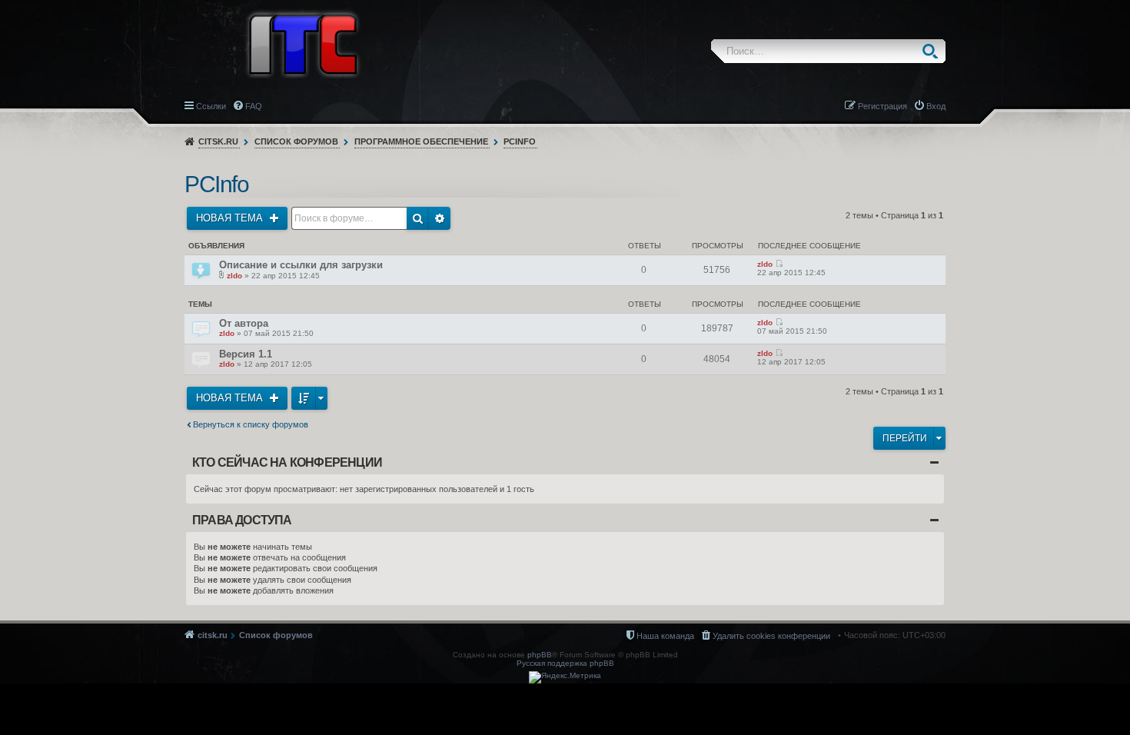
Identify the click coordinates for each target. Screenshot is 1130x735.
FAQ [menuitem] (253, 106)
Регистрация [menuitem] (882, 106)
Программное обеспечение (421, 141)
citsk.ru (218, 141)
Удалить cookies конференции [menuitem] (771, 635)
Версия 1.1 (245, 354)
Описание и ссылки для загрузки (301, 265)
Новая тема (231, 218)
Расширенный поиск (439, 218)
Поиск (934, 51)
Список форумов (296, 141)
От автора (243, 323)
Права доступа (242, 520)
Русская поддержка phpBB (565, 663)
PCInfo (520, 141)
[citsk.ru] (302, 43)
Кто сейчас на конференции (287, 462)
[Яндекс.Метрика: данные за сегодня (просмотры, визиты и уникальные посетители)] (565, 677)
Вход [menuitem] (936, 106)
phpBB (539, 654)
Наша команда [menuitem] (665, 635)
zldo (234, 275)
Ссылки (211, 106)
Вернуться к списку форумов (250, 424)
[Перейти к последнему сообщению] (779, 264)
